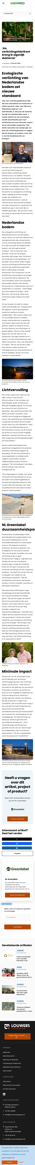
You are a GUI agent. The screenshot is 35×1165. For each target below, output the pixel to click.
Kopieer (17, 853)
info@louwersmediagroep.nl (15, 1115)
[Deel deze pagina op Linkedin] (17, 848)
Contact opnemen (9, 1089)
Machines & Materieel (10, 1060)
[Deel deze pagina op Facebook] (17, 843)
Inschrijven (18, 927)
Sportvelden (7, 1071)
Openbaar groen (9, 1056)
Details (20, 1162)
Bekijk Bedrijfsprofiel (17, 895)
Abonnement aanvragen (11, 1085)
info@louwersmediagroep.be (15, 1139)
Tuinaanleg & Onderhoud (12, 1063)
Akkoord (9, 1162)
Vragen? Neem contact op (16, 1036)
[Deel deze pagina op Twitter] (17, 839)
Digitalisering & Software (12, 1067)
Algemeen (6, 63)
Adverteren (7, 1081)
